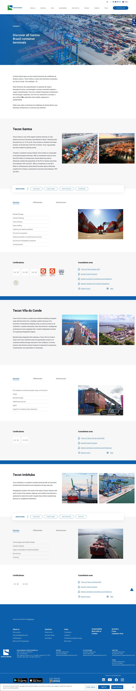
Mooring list (36, 189)
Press (106, 8)
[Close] (133, 687)
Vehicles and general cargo (73, 638)
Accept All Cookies (117, 687)
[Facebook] (118, 2)
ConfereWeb (81, 189)
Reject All (103, 687)
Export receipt (51, 189)
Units (52, 8)
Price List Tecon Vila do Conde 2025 (92, 438)
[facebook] (116, 681)
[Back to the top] (132, 591)
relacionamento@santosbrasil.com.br (67, 655)
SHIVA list (81, 517)
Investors (96, 8)
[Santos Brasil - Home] (15, 8)
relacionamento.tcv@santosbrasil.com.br (95, 655)
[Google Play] (20, 679)
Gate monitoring (66, 189)
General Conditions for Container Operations (95, 284)
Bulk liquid (67, 641)
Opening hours (85, 289)
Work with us (75, 8)
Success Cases (49, 635)
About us (32, 8)
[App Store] (36, 679)
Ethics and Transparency (21, 641)
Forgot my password (108, 102)
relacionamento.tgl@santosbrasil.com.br (123, 665)
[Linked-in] (114, 2)
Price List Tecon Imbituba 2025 (91, 582)
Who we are (16, 632)
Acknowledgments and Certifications (20, 636)
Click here (97, 114)
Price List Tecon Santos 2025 (90, 269)
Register (100, 102)
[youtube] (110, 681)
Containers (67, 632)
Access (106, 107)
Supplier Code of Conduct (89, 274)
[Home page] (6, 653)
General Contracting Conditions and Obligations (96, 279)
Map (111, 289)
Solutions (43, 8)
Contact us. (30, 619)
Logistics (67, 635)
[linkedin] (103, 681)
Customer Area (120, 8)
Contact (86, 8)
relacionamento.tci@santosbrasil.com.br (123, 655)
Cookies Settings (90, 687)
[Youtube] (116, 2)
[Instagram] (120, 2)
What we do (48, 632)
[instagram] (122, 681)
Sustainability (63, 8)
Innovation (48, 638)
